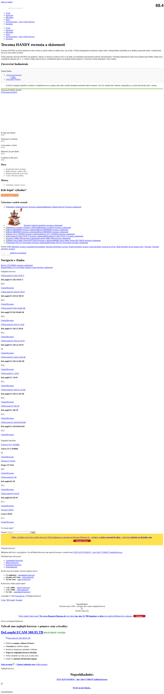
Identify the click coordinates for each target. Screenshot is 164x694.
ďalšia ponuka (41, 664)
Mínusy (13, 78)
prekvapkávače (28, 577)
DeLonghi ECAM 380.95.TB (22, 632)
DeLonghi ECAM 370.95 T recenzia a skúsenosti (64, 236)
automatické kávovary (26, 575)
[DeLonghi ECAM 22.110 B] (12, 324)
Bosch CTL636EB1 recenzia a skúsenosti (17, 265)
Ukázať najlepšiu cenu (26, 664)
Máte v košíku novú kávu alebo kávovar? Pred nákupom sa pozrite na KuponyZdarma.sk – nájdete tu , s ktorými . (82, 537)
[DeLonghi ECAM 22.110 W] (13, 341)
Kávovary (9, 15)
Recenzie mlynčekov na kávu (57, 247)
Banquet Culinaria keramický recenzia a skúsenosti (43, 225)
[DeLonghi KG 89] (8, 477)
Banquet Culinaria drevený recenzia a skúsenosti (62, 207)
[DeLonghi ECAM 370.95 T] (12, 276)
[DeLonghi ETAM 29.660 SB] (13, 308)
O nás (3, 600)
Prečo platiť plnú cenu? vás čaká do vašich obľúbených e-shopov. (76, 616)
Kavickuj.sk (19, 596)
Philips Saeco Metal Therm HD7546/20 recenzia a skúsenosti (77, 240)
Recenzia (10, 288)
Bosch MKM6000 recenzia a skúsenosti (53, 230)
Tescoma (147, 247)
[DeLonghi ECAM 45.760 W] (13, 292)
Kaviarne (9, 24)
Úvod (8, 13)
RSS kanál (11, 600)
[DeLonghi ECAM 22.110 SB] (13, 390)
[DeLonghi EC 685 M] (10, 406)
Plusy (13, 76)
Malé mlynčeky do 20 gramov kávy (130, 247)
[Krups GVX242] (8, 461)
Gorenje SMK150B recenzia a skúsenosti (54, 238)
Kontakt (19, 600)
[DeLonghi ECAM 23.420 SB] (13, 357)
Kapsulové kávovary (13, 565)
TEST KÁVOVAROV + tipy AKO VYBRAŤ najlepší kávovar (97, 552)
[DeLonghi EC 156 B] (10, 373)
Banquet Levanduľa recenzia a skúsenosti (55, 227)
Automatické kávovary (14, 560)
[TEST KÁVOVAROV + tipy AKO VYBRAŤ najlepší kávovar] (2, 684)
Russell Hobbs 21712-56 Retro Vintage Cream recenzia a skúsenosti (27, 267)
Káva (8, 20)
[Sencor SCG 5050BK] (10, 445)
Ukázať (4, 288)
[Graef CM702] (7, 510)
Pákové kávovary (12, 563)
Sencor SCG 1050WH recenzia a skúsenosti (58, 234)
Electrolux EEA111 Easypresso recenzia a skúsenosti (68, 243)
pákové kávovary (24, 579)
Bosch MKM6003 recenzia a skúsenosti (53, 232)
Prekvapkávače (11, 567)
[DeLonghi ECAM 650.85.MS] (13, 422)
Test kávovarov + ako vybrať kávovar (20, 22)
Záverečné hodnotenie (14, 75)
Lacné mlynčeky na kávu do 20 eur (102, 247)
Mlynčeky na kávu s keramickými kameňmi (28, 247)
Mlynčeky (9, 17)
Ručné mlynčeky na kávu (78, 247)
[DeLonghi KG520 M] (10, 494)
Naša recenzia (7, 664)
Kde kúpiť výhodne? (13, 79)
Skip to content (6, 2)
